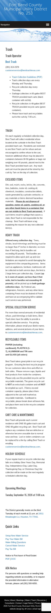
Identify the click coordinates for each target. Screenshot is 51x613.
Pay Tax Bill (10, 549)
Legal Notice (28, 603)
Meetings (20, 600)
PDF (7, 559)
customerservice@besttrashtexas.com (22, 70)
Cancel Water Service (15, 545)
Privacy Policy (40, 603)
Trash (33, 600)
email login (37, 609)
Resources (41, 600)
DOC (13, 559)
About (12, 600)
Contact (19, 603)
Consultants (9, 603)
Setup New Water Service (16, 535)
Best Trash (10, 62)
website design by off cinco (20, 609)
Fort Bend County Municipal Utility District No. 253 (25, 9)
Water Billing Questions (15, 542)
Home (6, 600)
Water (27, 600)
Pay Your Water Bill (13, 539)
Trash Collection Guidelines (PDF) (27, 77)
